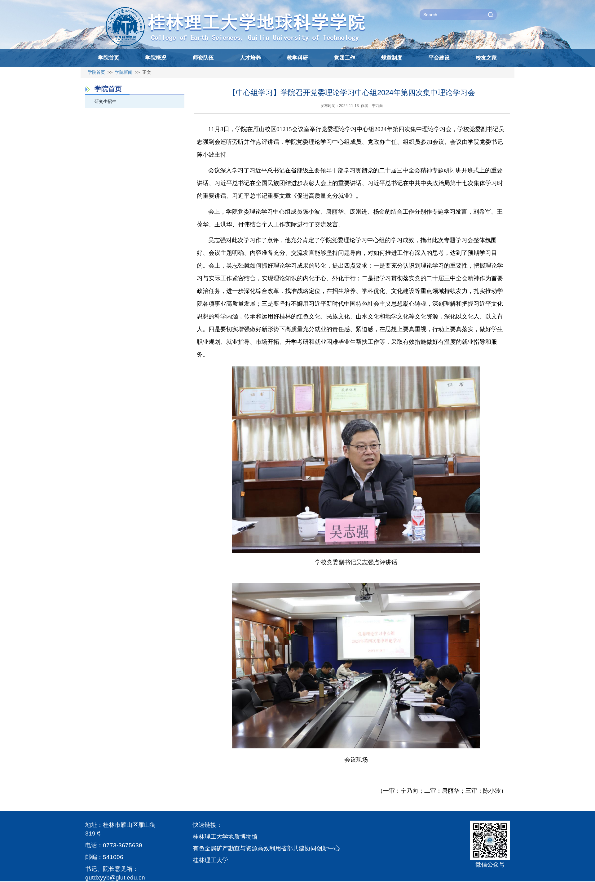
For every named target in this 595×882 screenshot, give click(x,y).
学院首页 (108, 58)
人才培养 (250, 58)
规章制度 (391, 58)
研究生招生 (105, 101)
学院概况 (155, 58)
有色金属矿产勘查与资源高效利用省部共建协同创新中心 (266, 848)
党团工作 (344, 58)
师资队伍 (203, 58)
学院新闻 (123, 72)
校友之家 (486, 58)
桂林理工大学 (210, 860)
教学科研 (297, 58)
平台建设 (439, 58)
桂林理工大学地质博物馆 (225, 836)
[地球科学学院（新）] (243, 8)
